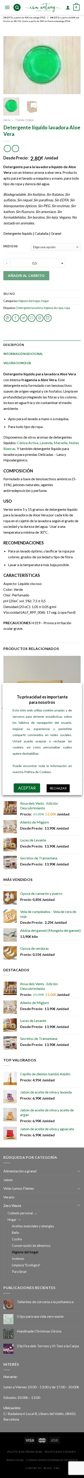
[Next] (73, 65)
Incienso (18, 1259)
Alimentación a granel (20, 1171)
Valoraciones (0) (17, 363)
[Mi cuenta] (68, 7)
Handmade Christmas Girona (39, 1331)
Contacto (33, 1468)
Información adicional (23, 354)
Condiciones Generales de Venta (52, 1460)
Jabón (8, 1180)
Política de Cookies (60, 1451)
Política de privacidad (25, 1451)
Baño (15, 1233)
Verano (8, 1197)
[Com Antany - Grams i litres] (43, 7)
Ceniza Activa (27, 443)
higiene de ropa (53, 308)
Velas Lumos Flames (18, 1188)
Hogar (45, 301)
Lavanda (45, 443)
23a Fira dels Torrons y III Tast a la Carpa (48, 1346)
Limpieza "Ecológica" (26, 1265)
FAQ (57, 1468)
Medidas (10, 246)
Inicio (7, 120)
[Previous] (10, 65)
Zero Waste (12, 1205)
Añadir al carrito (26, 275)
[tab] (42, 344)
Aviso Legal (15, 1460)
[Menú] (7, 7)
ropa (67, 308)
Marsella (60, 443)
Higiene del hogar (29, 301)
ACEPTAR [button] (26, 788)
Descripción (13, 345)
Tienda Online (24, 120)
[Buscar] (17, 7)
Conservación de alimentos (31, 1246)
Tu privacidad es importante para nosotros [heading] (42, 699)
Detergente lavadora (29, 308)
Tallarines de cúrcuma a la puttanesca (45, 1302)
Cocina (17, 1239)
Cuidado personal (20, 1213)
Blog (48, 1468)
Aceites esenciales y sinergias (33, 1226)
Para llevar (19, 1272)
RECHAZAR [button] (58, 788)
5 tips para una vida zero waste (40, 1316)
